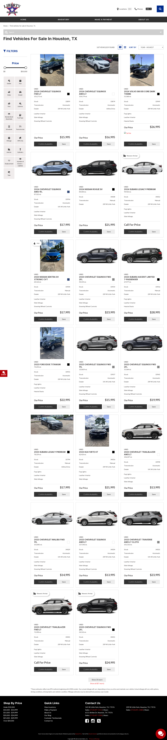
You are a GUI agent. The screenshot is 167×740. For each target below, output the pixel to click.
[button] (160, 9)
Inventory (63, 19)
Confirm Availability (45, 144)
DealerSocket (93, 734)
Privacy (91, 739)
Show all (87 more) (97, 683)
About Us (143, 19)
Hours (105, 710)
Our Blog (47, 715)
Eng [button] (148, 9)
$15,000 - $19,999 (10, 713)
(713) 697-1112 (96, 710)
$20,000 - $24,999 (10, 715)
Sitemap (97, 739)
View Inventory (50, 707)
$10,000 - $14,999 (10, 710)
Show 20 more (97, 680)
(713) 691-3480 (137, 710)
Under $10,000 (9, 707)
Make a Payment (103, 19)
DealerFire (78, 734)
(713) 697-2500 (96, 715)
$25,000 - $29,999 (10, 718)
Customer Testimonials (53, 718)
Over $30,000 (8, 721)
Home (23, 19)
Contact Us (48, 721)
